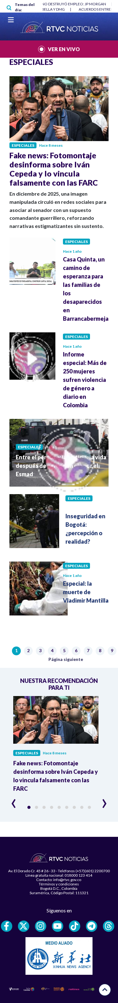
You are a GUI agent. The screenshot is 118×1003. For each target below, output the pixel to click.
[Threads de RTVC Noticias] (108, 926)
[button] (29, 807)
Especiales (23, 145)
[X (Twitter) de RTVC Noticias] (23, 926)
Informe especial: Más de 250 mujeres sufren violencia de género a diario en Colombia (85, 380)
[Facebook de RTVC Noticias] (6, 926)
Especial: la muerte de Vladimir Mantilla (86, 592)
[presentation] (13, 800)
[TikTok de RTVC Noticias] (74, 926)
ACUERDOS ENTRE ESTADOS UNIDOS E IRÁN (55, 9)
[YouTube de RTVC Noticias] (57, 926)
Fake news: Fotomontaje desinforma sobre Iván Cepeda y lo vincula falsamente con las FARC (53, 168)
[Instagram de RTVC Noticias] (40, 926)
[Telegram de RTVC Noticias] (91, 926)
